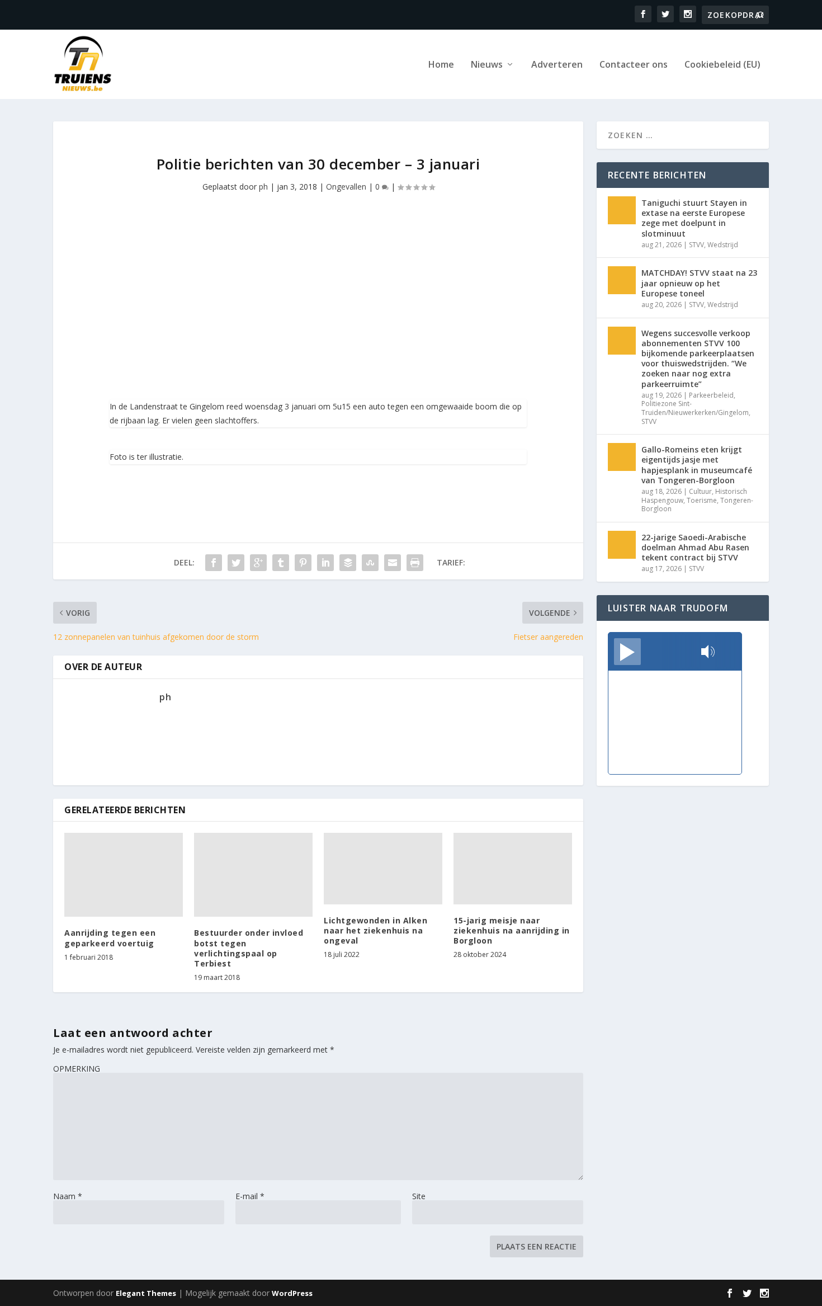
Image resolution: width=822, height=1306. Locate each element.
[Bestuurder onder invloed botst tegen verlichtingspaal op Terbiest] (253, 875)
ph (263, 186)
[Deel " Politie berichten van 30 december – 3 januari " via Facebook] (213, 562)
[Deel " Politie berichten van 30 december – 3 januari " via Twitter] (236, 562)
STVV (696, 244)
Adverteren (557, 65)
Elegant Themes (146, 1293)
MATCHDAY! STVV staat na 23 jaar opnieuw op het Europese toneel (699, 282)
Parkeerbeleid (711, 395)
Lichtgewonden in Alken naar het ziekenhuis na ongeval (375, 930)
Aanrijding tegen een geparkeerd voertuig (109, 937)
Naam (67, 1196)
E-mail (249, 1196)
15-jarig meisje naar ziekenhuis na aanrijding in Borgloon (511, 930)
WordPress (292, 1293)
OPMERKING (76, 1068)
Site (419, 1196)
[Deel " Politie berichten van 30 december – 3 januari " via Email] (392, 562)
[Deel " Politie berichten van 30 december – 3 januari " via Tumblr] (281, 562)
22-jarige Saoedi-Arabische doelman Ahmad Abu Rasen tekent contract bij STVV (695, 547)
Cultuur (700, 491)
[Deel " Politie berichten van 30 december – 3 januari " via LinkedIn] (325, 562)
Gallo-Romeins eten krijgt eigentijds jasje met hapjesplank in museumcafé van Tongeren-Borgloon (696, 464)
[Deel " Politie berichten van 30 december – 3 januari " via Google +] (258, 562)
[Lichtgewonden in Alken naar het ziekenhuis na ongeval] (383, 868)
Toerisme (702, 500)
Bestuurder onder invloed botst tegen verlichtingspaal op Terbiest (248, 948)
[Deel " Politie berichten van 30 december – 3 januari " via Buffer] (348, 562)
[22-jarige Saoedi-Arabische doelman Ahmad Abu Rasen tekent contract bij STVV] (622, 545)
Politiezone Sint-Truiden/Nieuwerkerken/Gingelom (695, 408)
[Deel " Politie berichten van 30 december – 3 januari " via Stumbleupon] (370, 562)
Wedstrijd (722, 244)
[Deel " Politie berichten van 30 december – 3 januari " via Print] (415, 562)
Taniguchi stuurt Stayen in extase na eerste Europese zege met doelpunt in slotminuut (694, 218)
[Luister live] (627, 651)
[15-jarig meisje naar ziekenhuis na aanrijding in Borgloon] (512, 868)
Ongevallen (346, 186)
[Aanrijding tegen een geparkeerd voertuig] (123, 875)
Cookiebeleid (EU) (722, 65)
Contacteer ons (633, 65)
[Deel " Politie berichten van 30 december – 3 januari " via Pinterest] (303, 562)
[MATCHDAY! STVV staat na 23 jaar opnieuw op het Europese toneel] (622, 280)
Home (441, 65)
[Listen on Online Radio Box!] (730, 653)
